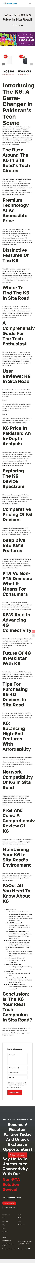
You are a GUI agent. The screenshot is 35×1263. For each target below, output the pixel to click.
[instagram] (25, 1248)
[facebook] (13, 25)
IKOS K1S (24, 71)
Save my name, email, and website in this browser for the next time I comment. (17, 1085)
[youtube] (22, 25)
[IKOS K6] (9, 54)
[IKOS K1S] (25, 54)
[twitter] (16, 25)
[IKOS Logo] (9, 3)
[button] (3, 64)
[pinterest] (19, 25)
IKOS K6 (8, 71)
